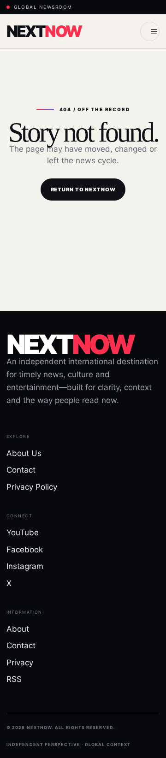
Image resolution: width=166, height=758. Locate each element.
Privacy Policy (31, 487)
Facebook (24, 549)
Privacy (19, 662)
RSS (14, 679)
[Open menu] (150, 31)
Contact (21, 469)
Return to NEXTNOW (83, 189)
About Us (24, 453)
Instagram (24, 566)
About (17, 629)
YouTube (22, 532)
